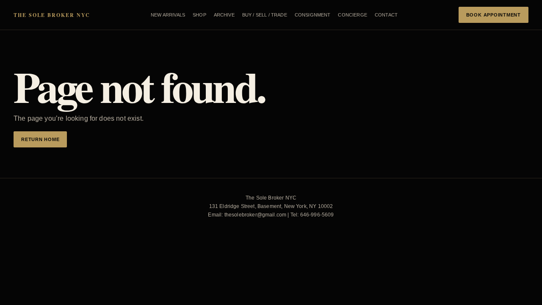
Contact (386, 14)
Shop (199, 14)
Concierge (352, 14)
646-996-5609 (317, 215)
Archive (224, 14)
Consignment (313, 14)
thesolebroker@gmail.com (255, 215)
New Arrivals (168, 14)
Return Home (40, 139)
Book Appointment (493, 14)
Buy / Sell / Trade (264, 14)
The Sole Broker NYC (52, 15)
